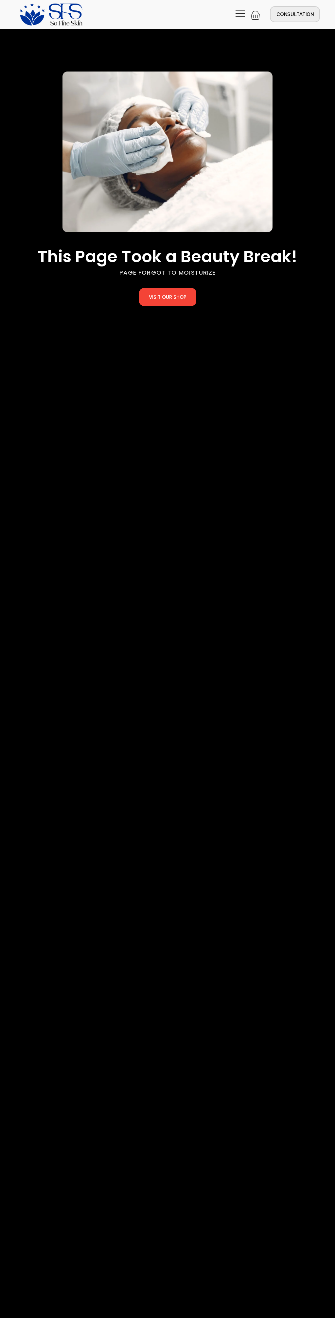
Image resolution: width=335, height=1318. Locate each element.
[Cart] (255, 15)
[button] (240, 14)
